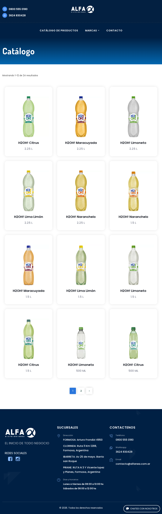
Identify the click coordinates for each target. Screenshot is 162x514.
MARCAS (91, 30)
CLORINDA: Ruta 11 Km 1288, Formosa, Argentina (80, 448)
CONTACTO (114, 30)
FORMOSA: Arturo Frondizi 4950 (83, 440)
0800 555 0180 (18, 9)
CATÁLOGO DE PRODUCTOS (59, 30)
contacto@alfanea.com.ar (133, 464)
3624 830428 (17, 15)
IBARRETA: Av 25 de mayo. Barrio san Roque (83, 459)
